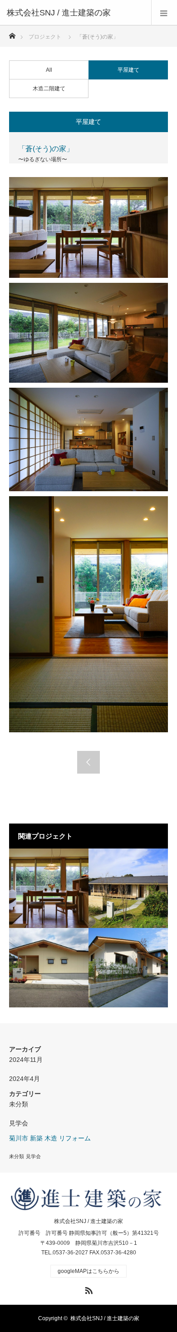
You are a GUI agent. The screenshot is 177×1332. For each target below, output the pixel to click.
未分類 (18, 1104)
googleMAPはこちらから (88, 1271)
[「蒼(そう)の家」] (48, 888)
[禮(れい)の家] (128, 967)
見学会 (18, 1123)
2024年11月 (26, 1059)
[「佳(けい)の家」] (128, 888)
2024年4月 (24, 1078)
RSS (87, 1289)
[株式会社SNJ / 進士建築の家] (75, 12)
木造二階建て (49, 88)
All (49, 70)
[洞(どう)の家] (48, 967)
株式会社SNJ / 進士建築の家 (88, 1221)
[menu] (164, 12)
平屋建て (128, 70)
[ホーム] (12, 33)
